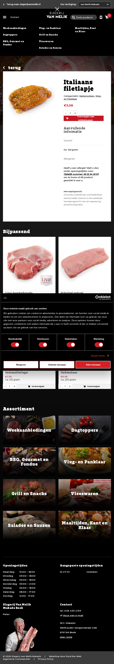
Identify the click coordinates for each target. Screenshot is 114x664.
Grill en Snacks (48, 34)
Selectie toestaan (57, 364)
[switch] (43, 344)
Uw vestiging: (68, 4)
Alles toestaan (93, 364)
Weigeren (21, 364)
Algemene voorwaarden (16, 659)
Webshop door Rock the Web (65, 656)
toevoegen (38, 386)
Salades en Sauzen (50, 48)
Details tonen (98, 355)
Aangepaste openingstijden (81, 565)
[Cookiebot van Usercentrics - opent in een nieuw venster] (98, 298)
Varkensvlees (86, 96)
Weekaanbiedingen (14, 28)
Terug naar (24, 4)
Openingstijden (15, 565)
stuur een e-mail (73, 615)
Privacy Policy (46, 659)
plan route (66, 637)
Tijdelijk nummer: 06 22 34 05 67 (81, 174)
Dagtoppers (10, 34)
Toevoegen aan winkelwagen (85, 118)
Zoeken (73, 17)
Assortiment (5, 17)
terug (14, 67)
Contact (14, 17)
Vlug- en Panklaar (50, 28)
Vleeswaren (46, 41)
